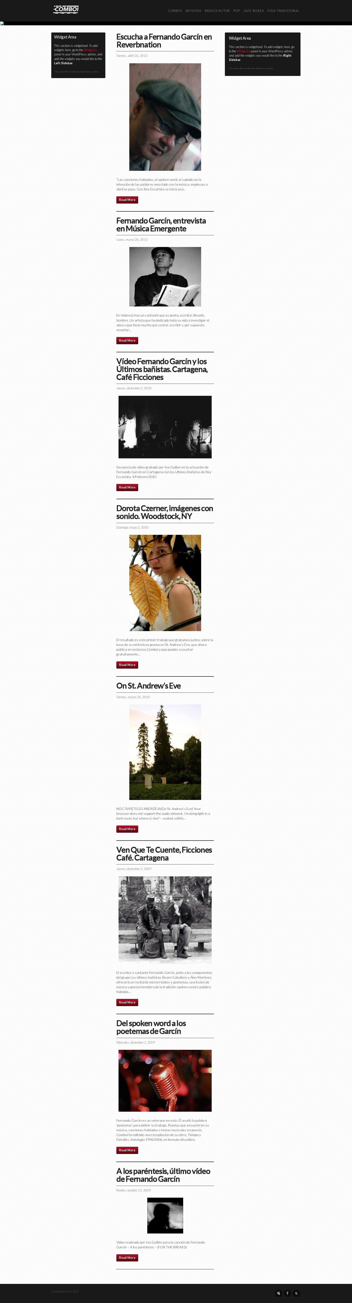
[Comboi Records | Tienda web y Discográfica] (65, 9)
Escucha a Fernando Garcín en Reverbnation (164, 40)
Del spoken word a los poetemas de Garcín (151, 1026)
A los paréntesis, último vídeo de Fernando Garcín (163, 1174)
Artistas (193, 11)
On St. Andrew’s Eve (148, 685)
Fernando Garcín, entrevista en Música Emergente (161, 224)
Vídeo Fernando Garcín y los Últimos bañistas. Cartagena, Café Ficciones (162, 368)
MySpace (278, 1293)
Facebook (287, 1293)
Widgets (90, 50)
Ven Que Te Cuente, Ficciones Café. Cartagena (164, 853)
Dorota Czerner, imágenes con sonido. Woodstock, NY (164, 511)
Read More (127, 200)
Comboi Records (176, 23)
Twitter (296, 1293)
